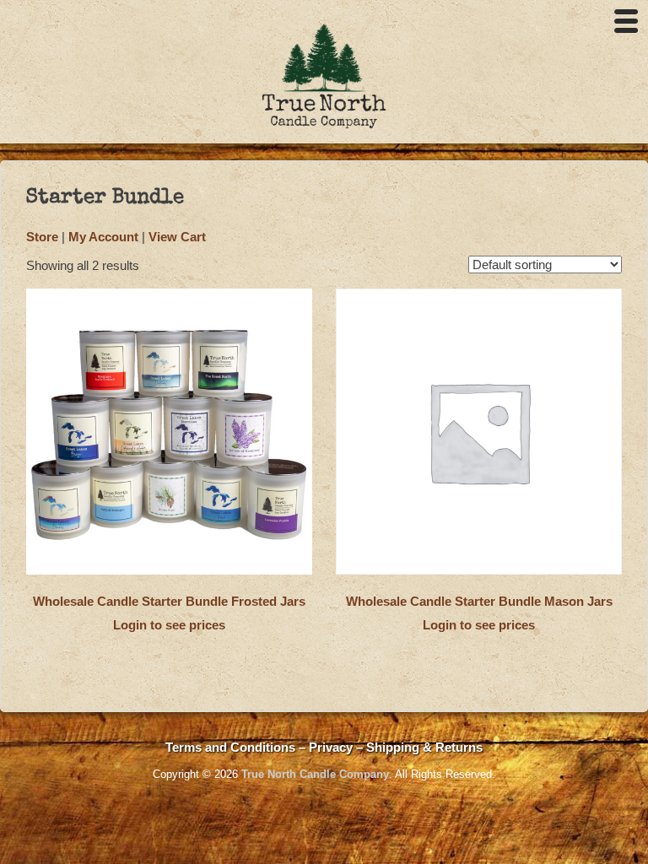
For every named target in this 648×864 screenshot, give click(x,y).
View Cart (177, 237)
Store (42, 237)
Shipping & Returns (424, 747)
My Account (103, 237)
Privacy (332, 747)
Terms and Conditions (230, 747)
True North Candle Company (315, 774)
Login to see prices (169, 625)
